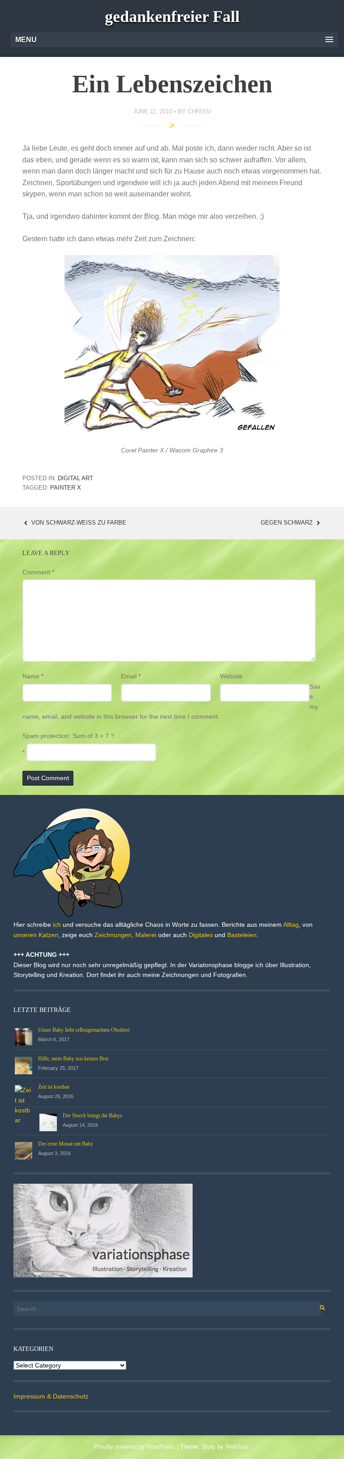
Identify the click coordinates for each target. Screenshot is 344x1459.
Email (131, 676)
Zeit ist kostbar (53, 1087)
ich (57, 924)
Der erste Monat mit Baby (65, 1144)
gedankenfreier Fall (172, 17)
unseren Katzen (35, 934)
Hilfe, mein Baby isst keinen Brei (73, 1058)
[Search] (317, 1306)
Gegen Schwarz (287, 522)
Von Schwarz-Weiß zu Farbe (78, 522)
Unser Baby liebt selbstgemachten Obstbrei (83, 1030)
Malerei (145, 934)
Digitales (201, 934)
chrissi (199, 111)
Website (231, 676)
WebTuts (237, 1446)
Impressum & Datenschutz (50, 1396)
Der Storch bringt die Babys (92, 1115)
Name (32, 676)
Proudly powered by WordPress (134, 1446)
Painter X (65, 487)
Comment (38, 572)
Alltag (291, 924)
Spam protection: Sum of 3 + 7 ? (68, 735)
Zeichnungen (113, 934)
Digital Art (75, 478)
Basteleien (242, 934)
